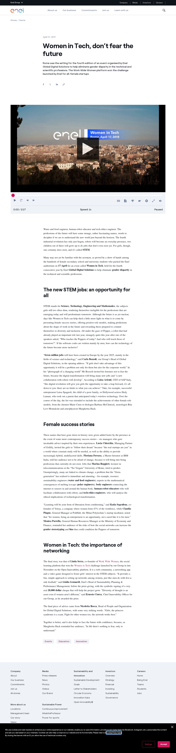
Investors (147, 3)
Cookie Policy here (113, 733)
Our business (69, 10)
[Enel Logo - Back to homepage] (17, 10)
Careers (159, 3)
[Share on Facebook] (43, 84)
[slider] (13, 195)
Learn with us (121, 10)
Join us (105, 10)
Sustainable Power (52, 704)
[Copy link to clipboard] (64, 84)
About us (52, 10)
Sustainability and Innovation (83, 673)
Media (135, 3)
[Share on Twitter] (50, 84)
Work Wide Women (109, 561)
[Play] (88, 148)
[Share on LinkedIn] (57, 84)
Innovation (81, 641)
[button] (16, 3)
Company (123, 3)
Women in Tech (82, 565)
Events (48, 641)
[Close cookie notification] (172, 727)
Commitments (89, 10)
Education (64, 641)
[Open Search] (164, 10)
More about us (18, 704)
